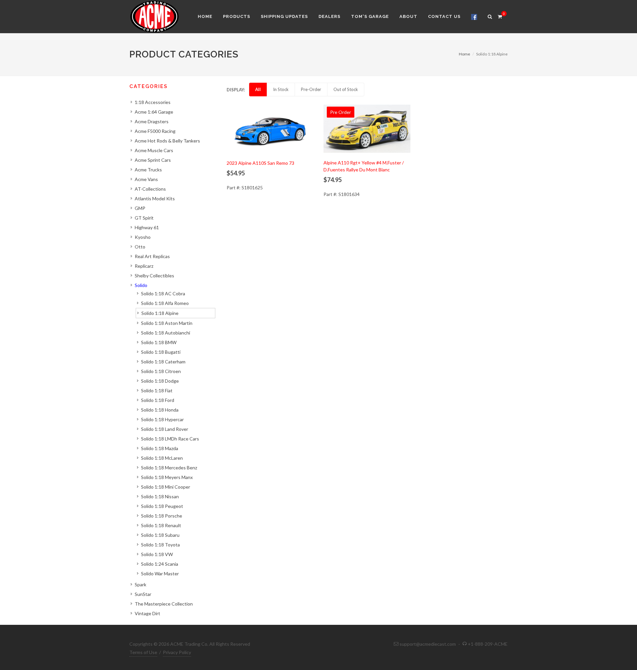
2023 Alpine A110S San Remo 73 (260, 163)
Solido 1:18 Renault (161, 525)
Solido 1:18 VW (157, 554)
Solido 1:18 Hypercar (162, 419)
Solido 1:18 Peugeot (162, 506)
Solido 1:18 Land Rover (164, 429)
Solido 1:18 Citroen (161, 371)
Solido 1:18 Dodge (160, 381)
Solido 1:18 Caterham (163, 361)
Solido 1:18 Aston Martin (166, 323)
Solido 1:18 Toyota (160, 544)
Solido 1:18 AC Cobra (163, 293)
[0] (499, 15)
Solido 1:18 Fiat (157, 390)
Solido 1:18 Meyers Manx (167, 477)
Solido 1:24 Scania (159, 564)
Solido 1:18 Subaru (160, 535)
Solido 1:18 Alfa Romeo (165, 303)
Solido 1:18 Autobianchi (165, 332)
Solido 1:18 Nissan (160, 496)
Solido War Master (160, 573)
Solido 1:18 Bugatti (160, 352)
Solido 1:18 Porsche (161, 516)
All (258, 89)
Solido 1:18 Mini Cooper (165, 487)
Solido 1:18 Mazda (159, 448)
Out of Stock (345, 89)
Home (464, 53)
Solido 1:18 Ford (157, 400)
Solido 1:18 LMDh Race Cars (170, 438)
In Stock (281, 89)
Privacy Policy (177, 652)
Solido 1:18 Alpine (159, 313)
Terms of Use (143, 652)
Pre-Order (311, 89)
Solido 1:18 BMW (159, 342)
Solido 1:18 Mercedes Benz (169, 467)
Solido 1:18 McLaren (162, 458)
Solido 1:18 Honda (159, 410)
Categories (148, 86)
